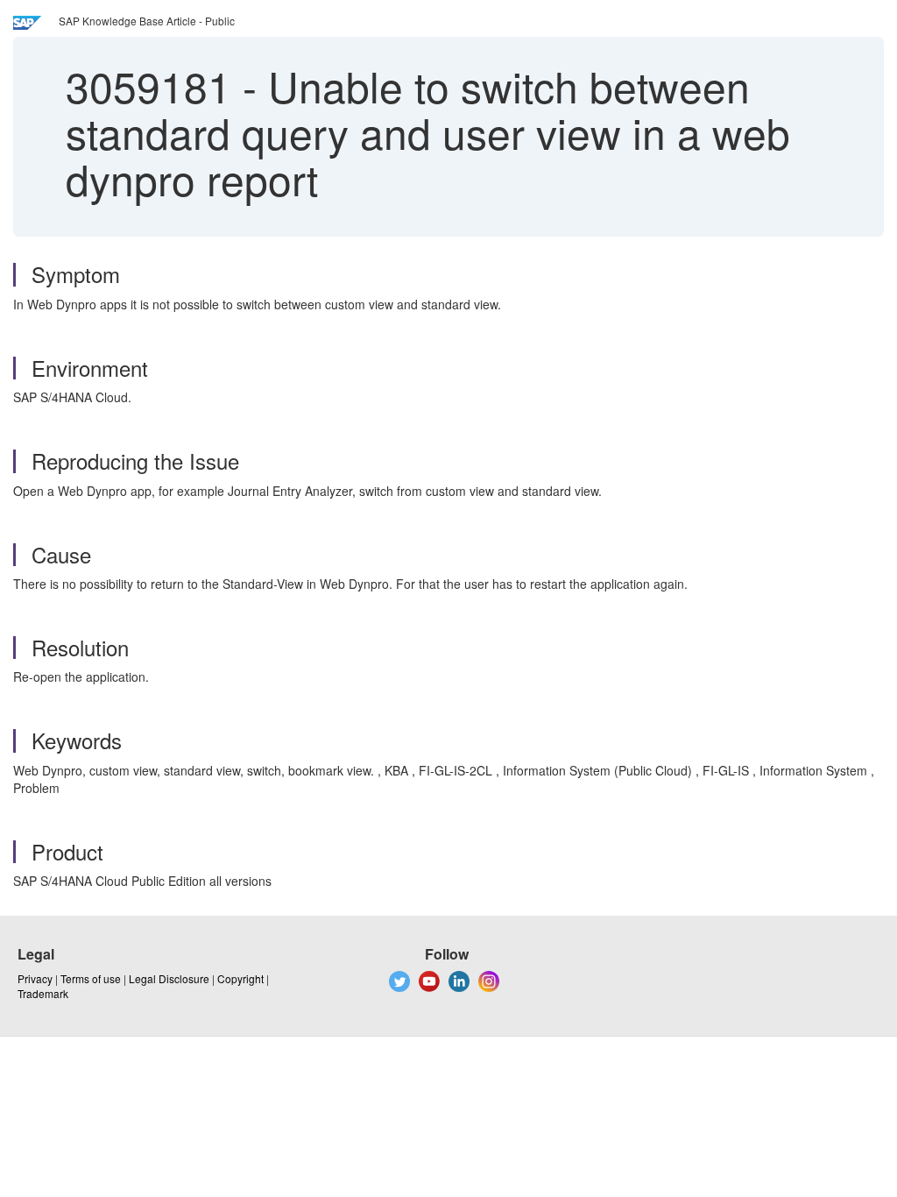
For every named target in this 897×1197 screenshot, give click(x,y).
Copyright (240, 978)
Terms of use (90, 978)
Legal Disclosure (169, 978)
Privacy (35, 978)
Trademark (43, 993)
